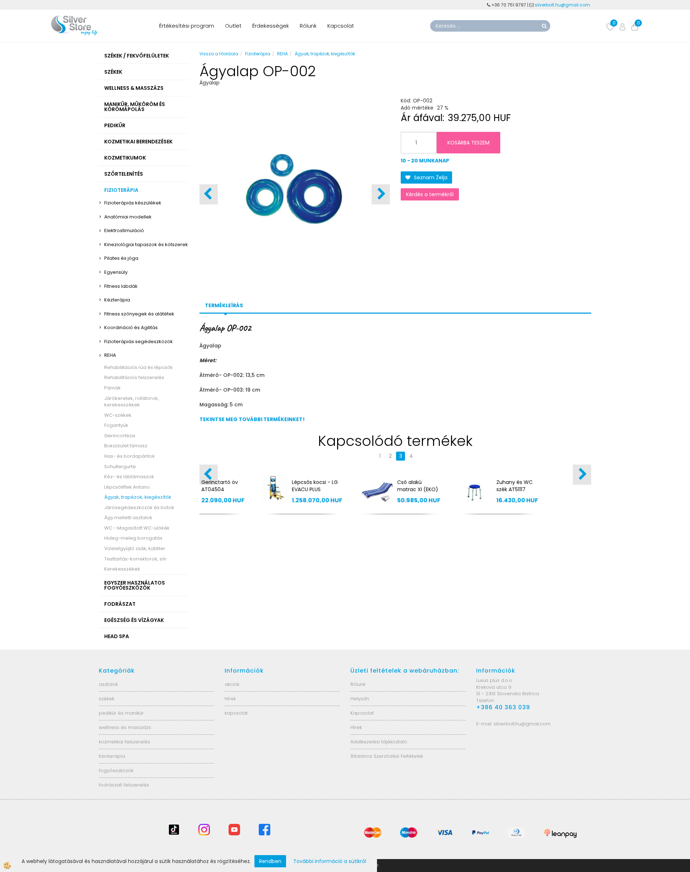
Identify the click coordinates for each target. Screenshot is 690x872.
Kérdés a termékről (430, 194)
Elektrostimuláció (124, 230)
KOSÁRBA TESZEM (468, 142)
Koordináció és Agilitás (131, 327)
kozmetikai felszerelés (124, 741)
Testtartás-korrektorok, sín (135, 558)
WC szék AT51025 (264, 482)
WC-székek (118, 415)
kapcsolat (236, 713)
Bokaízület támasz (125, 445)
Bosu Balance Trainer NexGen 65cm (558, 489)
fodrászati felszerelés (124, 784)
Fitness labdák (121, 286)
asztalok (108, 684)
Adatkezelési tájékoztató (378, 741)
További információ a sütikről (329, 861)
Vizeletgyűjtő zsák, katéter (134, 548)
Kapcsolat (340, 25)
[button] (381, 194)
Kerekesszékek (122, 569)
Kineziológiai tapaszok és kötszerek (146, 244)
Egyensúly (116, 272)
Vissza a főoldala (218, 54)
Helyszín (359, 698)
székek (106, 698)
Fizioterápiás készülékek (132, 202)
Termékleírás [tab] (224, 305)
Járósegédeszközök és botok (139, 507)
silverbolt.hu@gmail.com (563, 5)
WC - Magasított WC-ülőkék (137, 528)
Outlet (233, 25)
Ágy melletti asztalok (128, 517)
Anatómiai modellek (128, 216)
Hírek (356, 727)
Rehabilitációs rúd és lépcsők (138, 367)
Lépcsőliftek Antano (127, 487)
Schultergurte (120, 466)
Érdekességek (270, 25)
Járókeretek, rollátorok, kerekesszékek (131, 402)
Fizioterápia (257, 54)
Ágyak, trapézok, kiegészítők (137, 497)
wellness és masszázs (125, 727)
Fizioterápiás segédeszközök (138, 341)
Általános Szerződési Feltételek (386, 756)
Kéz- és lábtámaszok (129, 476)
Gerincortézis (119, 435)
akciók (232, 684)
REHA (110, 355)
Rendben (270, 861)
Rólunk (308, 25)
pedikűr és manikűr (121, 713)
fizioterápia (112, 756)
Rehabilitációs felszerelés (134, 377)
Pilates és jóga (121, 258)
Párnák (112, 387)
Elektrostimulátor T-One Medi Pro (362, 486)
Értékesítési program (186, 25)
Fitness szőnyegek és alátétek (139, 313)
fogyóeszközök (116, 770)
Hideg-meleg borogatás (133, 538)
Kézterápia (117, 299)
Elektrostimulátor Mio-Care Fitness (463, 486)
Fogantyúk (116, 425)
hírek (230, 698)
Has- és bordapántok (129, 456)
